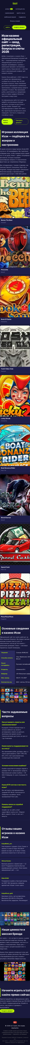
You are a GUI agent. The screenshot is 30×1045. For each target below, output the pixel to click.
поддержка (22, 17)
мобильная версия (10, 17)
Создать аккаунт (7, 1011)
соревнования (9, 13)
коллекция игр (20, 9)
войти (8, 27)
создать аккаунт (19, 27)
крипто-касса (21, 13)
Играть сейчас (5, 121)
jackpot (8, 9)
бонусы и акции (15, 21)
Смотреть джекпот (19, 121)
